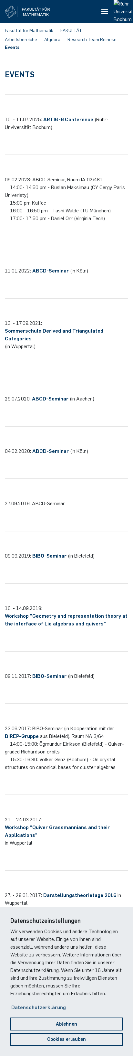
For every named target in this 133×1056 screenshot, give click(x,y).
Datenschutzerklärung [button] (38, 1007)
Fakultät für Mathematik (29, 30)
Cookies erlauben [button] (66, 1039)
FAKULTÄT (71, 30)
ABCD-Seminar (50, 271)
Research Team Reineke (92, 39)
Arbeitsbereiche (21, 39)
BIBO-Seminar (49, 556)
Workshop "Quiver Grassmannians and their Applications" (57, 831)
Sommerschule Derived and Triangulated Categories (54, 335)
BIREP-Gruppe (22, 736)
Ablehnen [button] (66, 1024)
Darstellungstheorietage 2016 (79, 895)
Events (12, 47)
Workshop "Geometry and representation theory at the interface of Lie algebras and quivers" (66, 620)
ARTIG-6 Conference (68, 119)
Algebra (52, 39)
